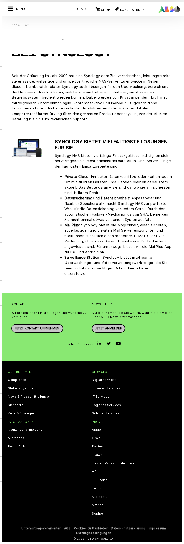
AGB (67, 528)
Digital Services (104, 380)
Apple (96, 429)
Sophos (98, 513)
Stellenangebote (21, 388)
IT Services (100, 396)
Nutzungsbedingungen (93, 533)
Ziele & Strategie (21, 413)
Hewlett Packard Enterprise (113, 463)
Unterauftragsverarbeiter (41, 528)
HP (94, 471)
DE (152, 9)
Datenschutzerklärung (128, 528)
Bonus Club (16, 446)
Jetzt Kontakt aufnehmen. (37, 328)
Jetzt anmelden (108, 328)
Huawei (98, 455)
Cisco (96, 438)
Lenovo (98, 488)
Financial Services (106, 388)
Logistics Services (106, 405)
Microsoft (99, 496)
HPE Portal (100, 480)
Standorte (15, 405)
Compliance (17, 380)
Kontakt (83, 9)
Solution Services (105, 413)
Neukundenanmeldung (25, 429)
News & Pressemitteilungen (29, 396)
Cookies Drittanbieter (91, 528)
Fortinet (98, 446)
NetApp (98, 505)
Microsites (16, 438)
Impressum (157, 528)
